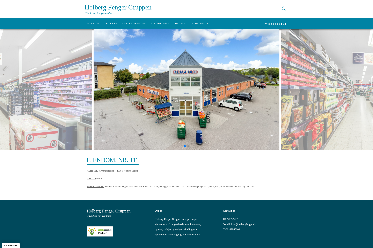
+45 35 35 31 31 (275, 23)
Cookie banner (10, 245)
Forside (93, 23)
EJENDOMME (160, 23)
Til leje (110, 23)
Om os (179, 23)
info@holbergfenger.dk (243, 224)
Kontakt (199, 23)
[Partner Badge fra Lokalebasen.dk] (118, 231)
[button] (185, 146)
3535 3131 (233, 219)
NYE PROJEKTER (134, 23)
